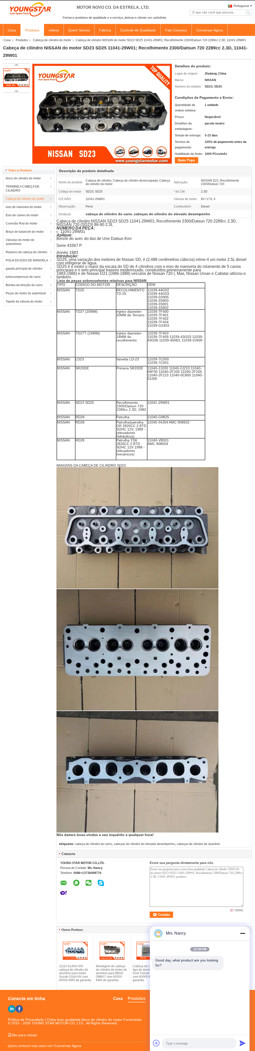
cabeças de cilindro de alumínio (198, 844)
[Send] (243, 1043)
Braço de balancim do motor (25, 231)
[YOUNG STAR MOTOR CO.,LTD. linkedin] (11, 1009)
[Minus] (243, 933)
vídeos (54, 30)
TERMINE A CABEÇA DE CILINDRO (22, 188)
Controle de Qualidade (138, 30)
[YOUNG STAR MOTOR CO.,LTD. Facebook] (19, 1009)
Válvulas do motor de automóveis (20, 242)
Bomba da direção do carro (24, 285)
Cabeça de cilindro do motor (52, 40)
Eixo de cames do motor (22, 215)
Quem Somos (79, 30)
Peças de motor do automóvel (26, 293)
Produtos (32, 30)
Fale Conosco (176, 30)
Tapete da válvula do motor (24, 301)
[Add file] (156, 1043)
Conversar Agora (209, 30)
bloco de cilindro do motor (23, 178)
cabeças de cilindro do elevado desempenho (144, 844)
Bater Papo (186, 160)
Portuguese (241, 6)
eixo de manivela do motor (24, 207)
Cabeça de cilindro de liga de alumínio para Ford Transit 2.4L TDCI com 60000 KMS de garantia (148, 973)
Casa (12, 30)
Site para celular (24, 1035)
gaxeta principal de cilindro (24, 268)
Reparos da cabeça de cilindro (26, 252)
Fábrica (105, 30)
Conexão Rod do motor (21, 223)
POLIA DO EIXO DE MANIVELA (27, 260)
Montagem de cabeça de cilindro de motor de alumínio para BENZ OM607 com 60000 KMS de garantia (111, 973)
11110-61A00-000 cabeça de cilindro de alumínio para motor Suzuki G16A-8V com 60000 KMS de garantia (75, 973)
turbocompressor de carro (23, 277)
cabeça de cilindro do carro (93, 844)
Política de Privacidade (26, 1020)
